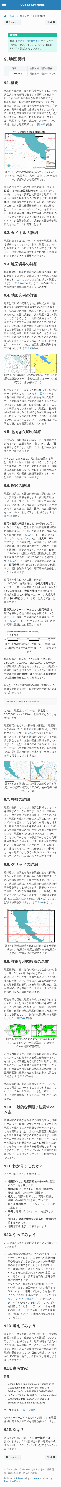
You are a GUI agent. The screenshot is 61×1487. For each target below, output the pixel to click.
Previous (13, 22)
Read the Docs (12, 1481)
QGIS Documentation (32, 5)
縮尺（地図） (30, 1410)
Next (50, 22)
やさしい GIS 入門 (19, 16)
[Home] (5, 16)
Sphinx (19, 1478)
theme (35, 1478)
